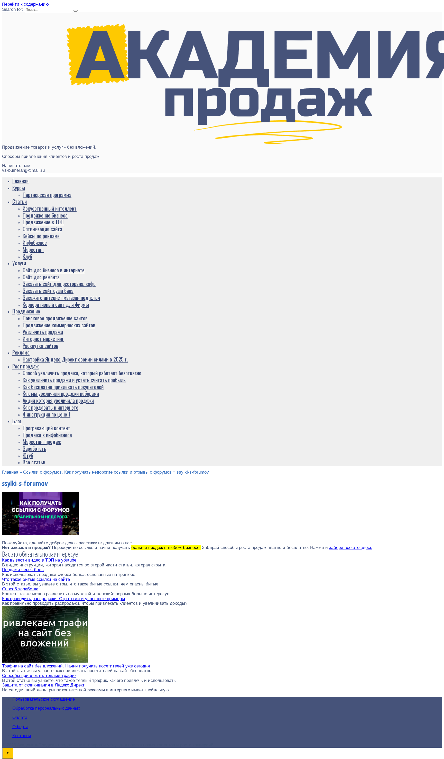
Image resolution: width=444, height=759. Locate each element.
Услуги (19, 263)
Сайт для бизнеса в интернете (54, 270)
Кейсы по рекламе (41, 236)
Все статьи (34, 462)
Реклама (21, 352)
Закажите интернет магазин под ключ (61, 297)
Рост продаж (25, 366)
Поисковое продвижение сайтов (55, 318)
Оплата (19, 717)
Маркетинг (33, 249)
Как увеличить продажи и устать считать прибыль (74, 380)
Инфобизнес (35, 242)
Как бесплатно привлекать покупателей (63, 387)
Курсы (18, 188)
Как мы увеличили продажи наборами (61, 393)
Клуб (27, 256)
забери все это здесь (350, 547)
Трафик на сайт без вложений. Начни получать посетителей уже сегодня (76, 666)
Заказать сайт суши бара (48, 290)
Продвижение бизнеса (45, 215)
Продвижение (26, 311)
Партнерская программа (47, 194)
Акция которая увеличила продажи (58, 400)
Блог (17, 421)
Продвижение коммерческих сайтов (59, 325)
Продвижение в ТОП (43, 222)
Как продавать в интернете (50, 407)
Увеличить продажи (43, 332)
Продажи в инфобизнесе (47, 435)
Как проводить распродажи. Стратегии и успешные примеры (63, 598)
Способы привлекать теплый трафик (39, 675)
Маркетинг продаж (42, 441)
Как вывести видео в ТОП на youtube (39, 560)
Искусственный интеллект (50, 208)
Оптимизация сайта (42, 229)
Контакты (21, 735)
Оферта (20, 726)
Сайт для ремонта (41, 277)
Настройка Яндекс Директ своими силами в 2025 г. (75, 359)
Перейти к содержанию (25, 4)
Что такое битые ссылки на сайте (36, 579)
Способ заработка (20, 588)
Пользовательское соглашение (43, 699)
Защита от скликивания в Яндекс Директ (43, 685)
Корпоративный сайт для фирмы (56, 304)
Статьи (19, 201)
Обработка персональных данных (46, 708)
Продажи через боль (23, 569)
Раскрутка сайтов (40, 345)
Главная (20, 181)
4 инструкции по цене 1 (46, 414)
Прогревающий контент (46, 428)
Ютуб (28, 455)
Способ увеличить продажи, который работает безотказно (82, 373)
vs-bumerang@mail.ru (23, 170)
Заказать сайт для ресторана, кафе (59, 283)
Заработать (34, 448)
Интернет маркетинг (43, 338)
